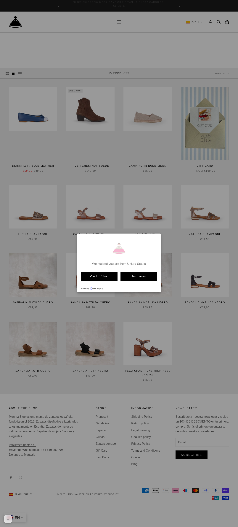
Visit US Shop (99, 276)
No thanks (139, 276)
